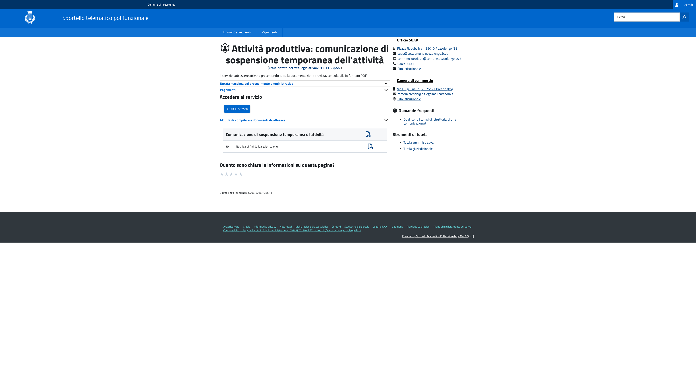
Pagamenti (269, 32)
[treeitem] (684, 4)
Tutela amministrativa (418, 142)
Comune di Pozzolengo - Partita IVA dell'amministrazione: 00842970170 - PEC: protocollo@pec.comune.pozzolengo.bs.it (292, 230)
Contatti (336, 226)
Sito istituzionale (409, 68)
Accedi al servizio (237, 108)
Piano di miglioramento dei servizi (453, 226)
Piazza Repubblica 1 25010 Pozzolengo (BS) (427, 48)
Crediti (246, 226)
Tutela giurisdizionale (418, 148)
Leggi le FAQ (380, 226)
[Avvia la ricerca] (684, 17)
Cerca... (622, 17)
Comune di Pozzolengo (161, 4)
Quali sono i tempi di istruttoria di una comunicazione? (429, 121)
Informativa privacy (265, 226)
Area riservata (231, 226)
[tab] (305, 84)
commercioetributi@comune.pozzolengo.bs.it (429, 58)
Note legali (286, 226)
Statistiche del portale (356, 226)
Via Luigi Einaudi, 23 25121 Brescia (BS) (425, 89)
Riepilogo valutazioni (418, 226)
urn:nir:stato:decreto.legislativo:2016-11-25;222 (305, 67)
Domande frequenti (237, 32)
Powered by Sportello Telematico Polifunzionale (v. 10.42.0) (435, 236)
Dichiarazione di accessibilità (311, 226)
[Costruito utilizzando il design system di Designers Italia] (472, 237)
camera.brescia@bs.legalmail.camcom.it (425, 93)
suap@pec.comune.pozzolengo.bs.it (422, 53)
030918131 (405, 63)
